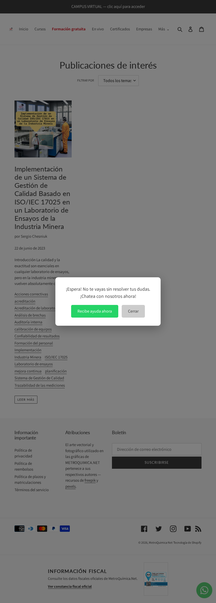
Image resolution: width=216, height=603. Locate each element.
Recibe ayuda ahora (94, 311)
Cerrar (133, 311)
